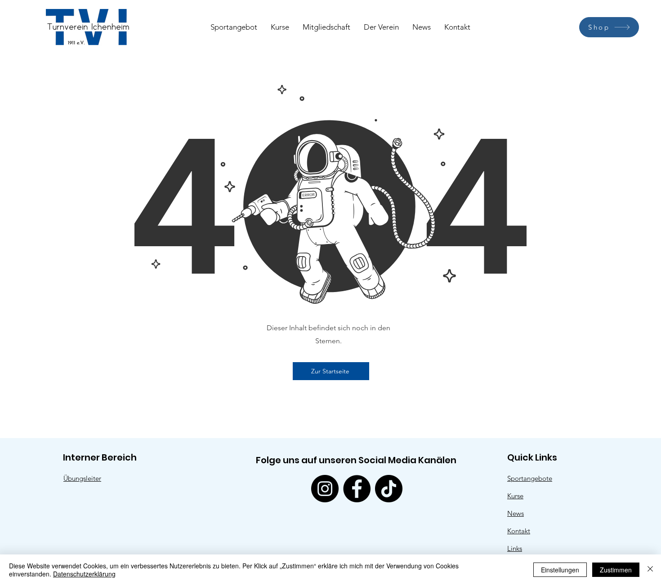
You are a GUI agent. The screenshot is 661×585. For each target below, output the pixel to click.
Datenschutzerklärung (84, 573)
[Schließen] (650, 570)
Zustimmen (616, 569)
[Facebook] (357, 488)
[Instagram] (325, 488)
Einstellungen (560, 569)
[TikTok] (388, 488)
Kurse (515, 496)
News (515, 513)
